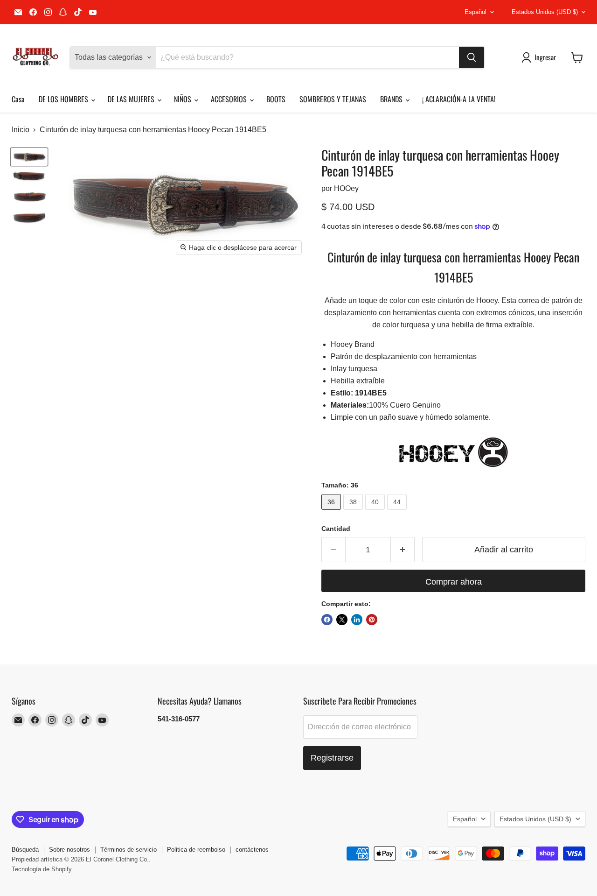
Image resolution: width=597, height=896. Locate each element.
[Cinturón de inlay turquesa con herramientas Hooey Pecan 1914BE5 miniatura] (29, 176)
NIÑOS (183, 99)
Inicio (20, 130)
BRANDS (392, 99)
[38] (354, 512)
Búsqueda (25, 849)
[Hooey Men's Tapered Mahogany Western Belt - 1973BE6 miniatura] (29, 157)
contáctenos (252, 849)
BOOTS (275, 99)
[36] (332, 512)
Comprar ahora (453, 581)
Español (475, 11)
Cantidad (335, 528)
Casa (18, 99)
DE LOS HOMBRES (64, 99)
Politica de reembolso (196, 849)
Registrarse (332, 757)
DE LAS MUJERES (132, 99)
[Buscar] (471, 57)
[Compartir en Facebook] (327, 619)
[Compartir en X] (341, 619)
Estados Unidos (545, 11)
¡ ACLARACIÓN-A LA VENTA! (458, 99)
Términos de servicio (128, 849)
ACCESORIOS (230, 99)
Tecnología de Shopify (42, 869)
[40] (376, 512)
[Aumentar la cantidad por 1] (403, 550)
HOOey (346, 188)
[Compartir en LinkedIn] (356, 619)
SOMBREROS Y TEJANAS (332, 99)
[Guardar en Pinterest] (371, 619)
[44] (398, 512)
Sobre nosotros (69, 849)
